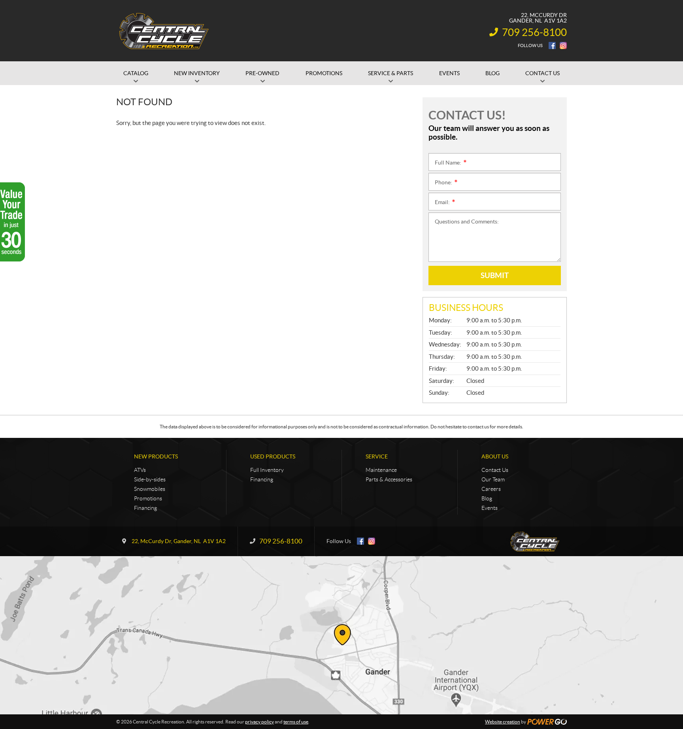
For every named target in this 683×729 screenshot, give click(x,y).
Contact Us (494, 470)
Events (489, 508)
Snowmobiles (149, 489)
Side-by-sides (150, 479)
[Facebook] (552, 45)
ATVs (140, 470)
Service (377, 456)
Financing (145, 508)
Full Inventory (267, 470)
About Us (494, 456)
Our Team (493, 479)
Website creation (502, 721)
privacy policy (259, 721)
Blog (486, 498)
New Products (156, 456)
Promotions (148, 498)
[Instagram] (563, 45)
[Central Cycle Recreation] (163, 31)
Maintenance (381, 470)
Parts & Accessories (389, 479)
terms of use (295, 721)
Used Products (272, 456)
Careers (491, 489)
